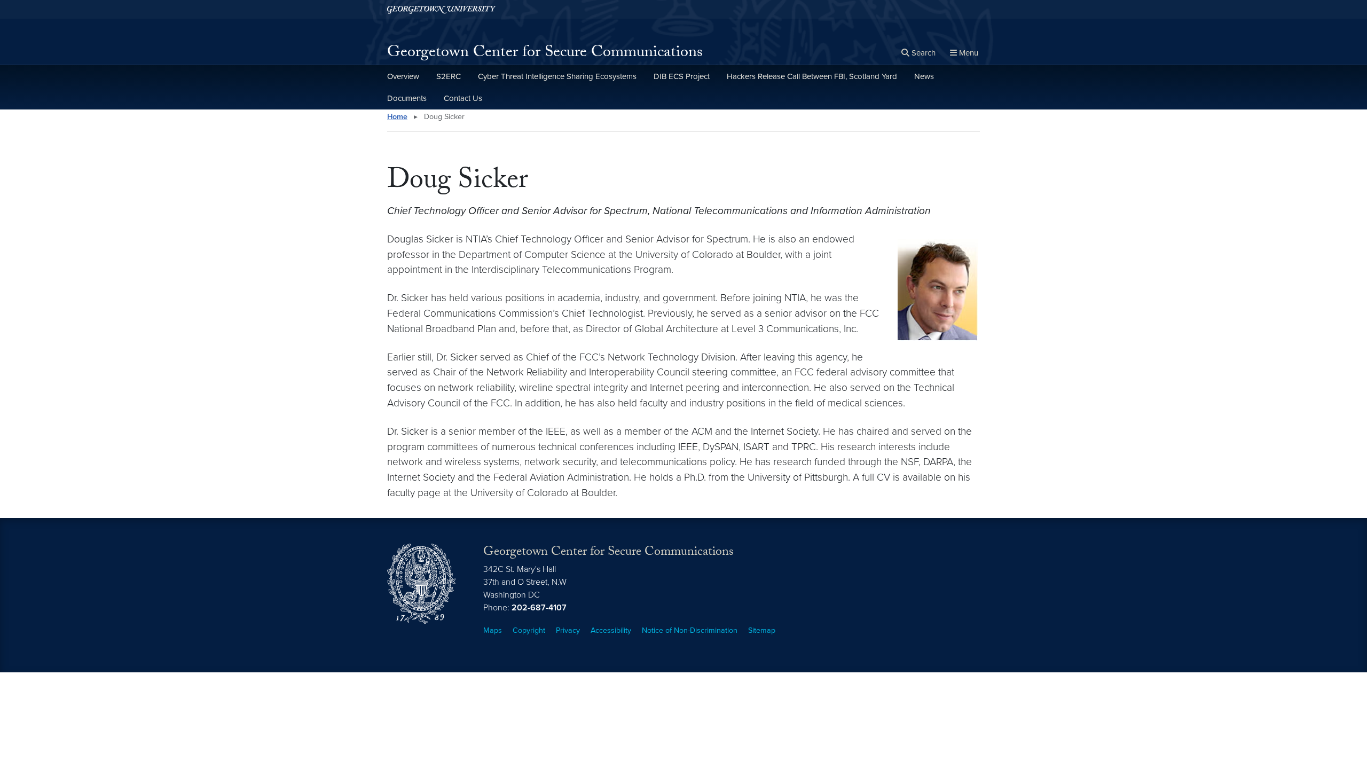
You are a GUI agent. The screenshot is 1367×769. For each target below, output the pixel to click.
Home (397, 116)
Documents (407, 98)
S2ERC (448, 76)
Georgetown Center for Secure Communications (545, 54)
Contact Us (463, 98)
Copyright (529, 630)
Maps (492, 630)
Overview (403, 76)
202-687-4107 (539, 607)
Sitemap (761, 630)
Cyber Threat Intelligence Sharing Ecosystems (557, 76)
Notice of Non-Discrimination (689, 630)
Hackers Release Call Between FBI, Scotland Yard (812, 76)
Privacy (568, 630)
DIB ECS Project (682, 76)
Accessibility (611, 630)
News (924, 76)
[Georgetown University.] (441, 9)
